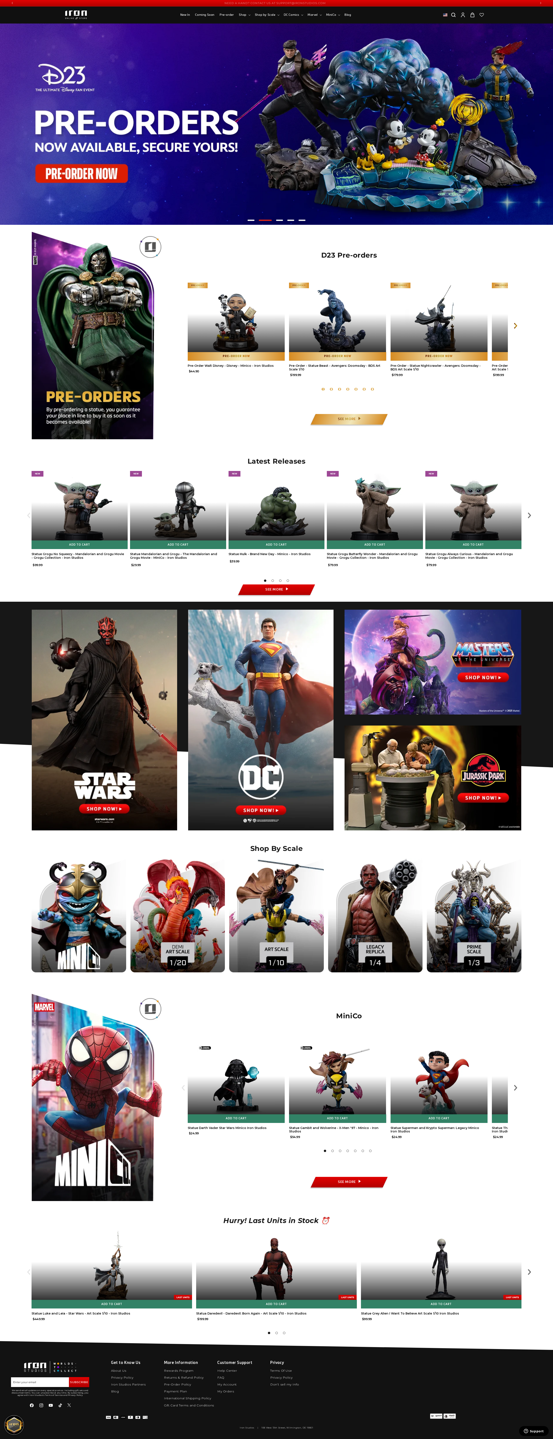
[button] (244, 14)
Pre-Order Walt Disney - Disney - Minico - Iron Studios (231, 366)
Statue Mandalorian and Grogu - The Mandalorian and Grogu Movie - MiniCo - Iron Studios (173, 556)
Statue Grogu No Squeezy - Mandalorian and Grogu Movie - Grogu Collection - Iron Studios (78, 556)
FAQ (220, 1377)
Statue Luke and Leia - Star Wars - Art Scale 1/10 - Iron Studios (81, 1313)
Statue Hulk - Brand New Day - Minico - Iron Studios (270, 554)
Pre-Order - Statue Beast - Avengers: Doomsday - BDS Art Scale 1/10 (334, 367)
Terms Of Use (281, 1371)
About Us (118, 1371)
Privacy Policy (122, 1377)
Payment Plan (175, 1391)
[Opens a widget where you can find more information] (534, 1431)
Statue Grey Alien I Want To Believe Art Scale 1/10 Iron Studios (410, 1313)
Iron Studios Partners (128, 1384)
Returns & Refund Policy (184, 1377)
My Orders (225, 1391)
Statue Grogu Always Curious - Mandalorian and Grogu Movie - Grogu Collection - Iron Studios (469, 556)
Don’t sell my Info (284, 1384)
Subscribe (79, 1382)
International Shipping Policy (187, 1398)
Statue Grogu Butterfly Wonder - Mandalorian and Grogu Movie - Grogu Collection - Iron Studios (372, 556)
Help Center (227, 1371)
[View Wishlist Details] (481, 15)
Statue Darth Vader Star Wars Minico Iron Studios (227, 1128)
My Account (227, 1384)
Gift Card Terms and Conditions (189, 1405)
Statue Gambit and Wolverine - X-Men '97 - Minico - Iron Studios (333, 1130)
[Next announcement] (540, 3)
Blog (115, 1391)
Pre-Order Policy (177, 1384)
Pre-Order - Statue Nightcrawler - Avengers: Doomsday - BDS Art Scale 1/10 (436, 367)
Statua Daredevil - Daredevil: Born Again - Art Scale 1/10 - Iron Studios (251, 1313)
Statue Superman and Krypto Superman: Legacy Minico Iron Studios (435, 1130)
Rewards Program (179, 1371)
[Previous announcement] (12, 3)
